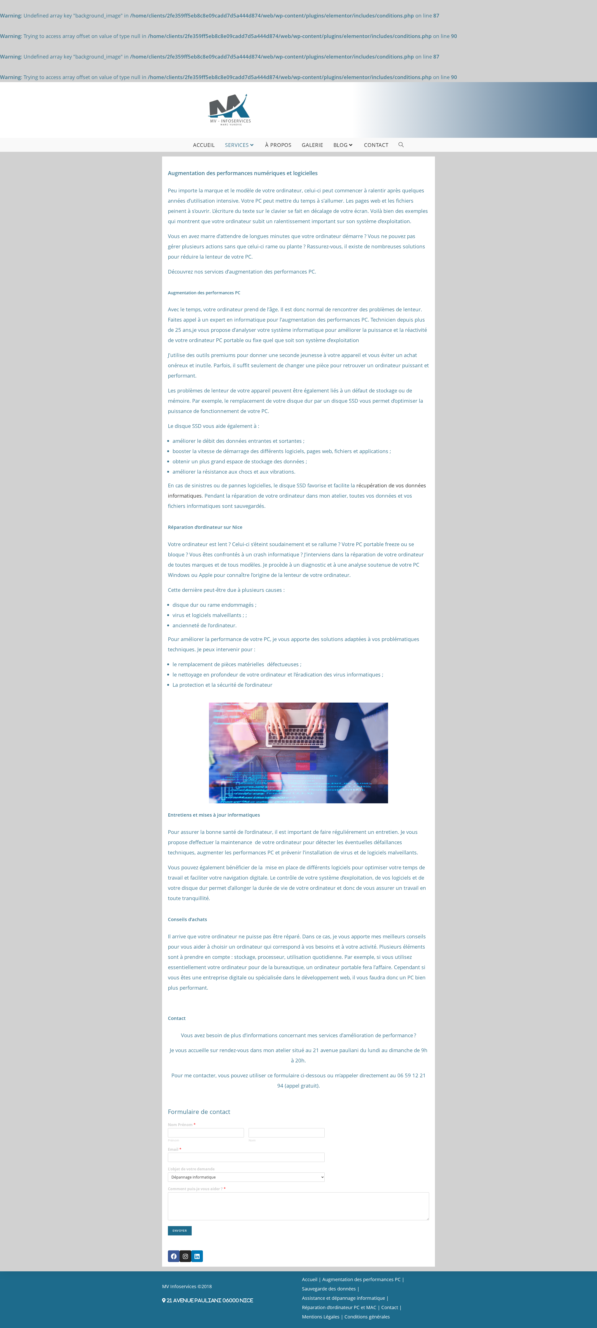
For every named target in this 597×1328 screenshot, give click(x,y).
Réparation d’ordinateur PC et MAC (339, 1307)
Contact (389, 1307)
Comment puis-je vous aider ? (197, 1188)
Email (174, 1149)
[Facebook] (174, 1256)
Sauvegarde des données (329, 1289)
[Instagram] (185, 1256)
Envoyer (180, 1231)
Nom (252, 1140)
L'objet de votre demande (191, 1169)
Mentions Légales (321, 1317)
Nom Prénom (182, 1124)
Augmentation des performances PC (361, 1279)
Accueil (309, 1279)
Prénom (173, 1140)
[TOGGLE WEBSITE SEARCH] (401, 145)
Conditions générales (367, 1317)
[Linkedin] (197, 1256)
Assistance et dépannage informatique (343, 1298)
